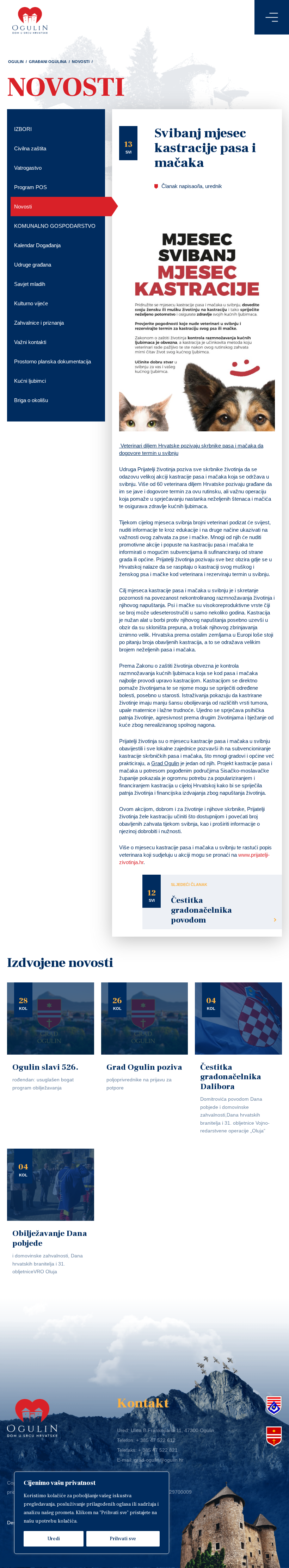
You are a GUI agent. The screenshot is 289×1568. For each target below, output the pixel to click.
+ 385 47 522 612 (156, 1440)
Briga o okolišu (31, 400)
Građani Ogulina (48, 62)
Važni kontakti (30, 342)
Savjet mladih (29, 284)
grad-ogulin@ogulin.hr (159, 1460)
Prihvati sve (123, 1539)
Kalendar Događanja (37, 245)
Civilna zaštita (30, 148)
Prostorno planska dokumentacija (52, 361)
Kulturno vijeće (31, 303)
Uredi (53, 1539)
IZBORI (23, 129)
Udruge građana (32, 265)
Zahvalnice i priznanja (39, 323)
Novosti (81, 62)
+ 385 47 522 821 (158, 1450)
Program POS (30, 187)
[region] (91, 1513)
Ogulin (16, 62)
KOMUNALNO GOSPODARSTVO (55, 226)
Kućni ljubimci (30, 381)
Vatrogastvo (28, 168)
